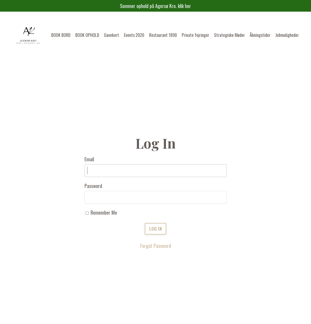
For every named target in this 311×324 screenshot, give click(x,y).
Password (93, 185)
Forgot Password (155, 245)
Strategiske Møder (229, 35)
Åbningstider (260, 35)
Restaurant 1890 (163, 35)
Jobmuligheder (287, 35)
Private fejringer (195, 35)
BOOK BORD (60, 35)
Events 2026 (134, 35)
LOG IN (155, 229)
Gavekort (111, 35)
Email (89, 159)
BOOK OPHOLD (87, 35)
